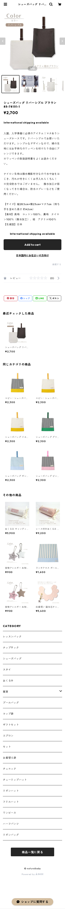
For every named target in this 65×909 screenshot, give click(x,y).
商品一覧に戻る (32, 852)
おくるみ (8, 680)
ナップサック (11, 647)
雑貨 (5, 691)
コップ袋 (8, 713)
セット (7, 746)
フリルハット (11, 801)
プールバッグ (11, 702)
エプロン (8, 735)
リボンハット (11, 790)
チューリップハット (15, 779)
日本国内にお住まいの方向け (32, 255)
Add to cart (32, 244)
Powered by (29, 874)
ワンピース (9, 812)
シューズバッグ (12, 658)
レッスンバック (12, 636)
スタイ (7, 669)
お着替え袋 (9, 757)
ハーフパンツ (11, 823)
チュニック (9, 768)
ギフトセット (11, 724)
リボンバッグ (11, 834)
